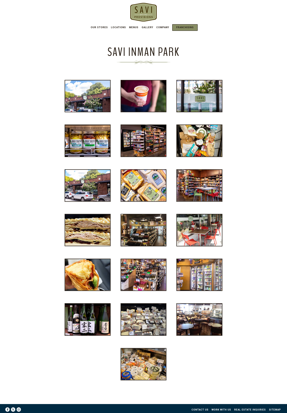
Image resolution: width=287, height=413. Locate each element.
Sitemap (275, 409)
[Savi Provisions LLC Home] (143, 12)
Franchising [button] (185, 27)
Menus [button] (133, 27)
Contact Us (199, 409)
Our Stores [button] (99, 27)
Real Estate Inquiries (250, 409)
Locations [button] (118, 27)
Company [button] (162, 27)
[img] (88, 96)
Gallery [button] (147, 27)
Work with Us (221, 409)
